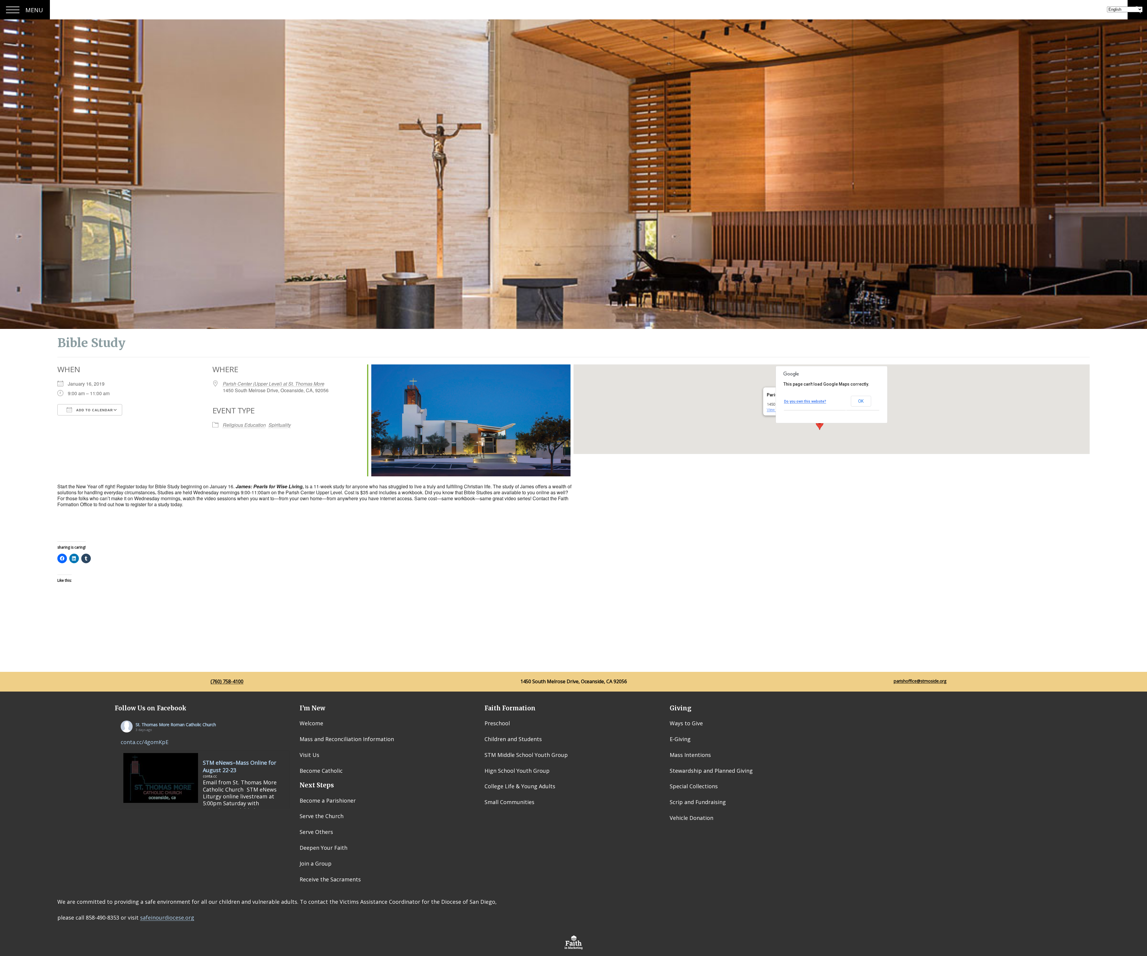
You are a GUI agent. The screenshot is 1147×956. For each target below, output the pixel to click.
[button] (820, 424)
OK (861, 401)
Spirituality (280, 424)
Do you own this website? (805, 401)
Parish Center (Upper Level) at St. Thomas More (273, 383)
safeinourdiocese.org (167, 917)
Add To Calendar (94, 410)
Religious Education (244, 424)
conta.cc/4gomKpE (144, 742)
